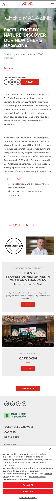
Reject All (28, 491)
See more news (28, 389)
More (28, 304)
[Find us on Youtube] (6, 403)
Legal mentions (10, 444)
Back (30, 82)
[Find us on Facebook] (24, 403)
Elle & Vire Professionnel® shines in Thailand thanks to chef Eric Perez (28, 278)
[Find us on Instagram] (12, 403)
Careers (10, 432)
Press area (11, 437)
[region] (28, 473)
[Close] (50, 449)
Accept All (28, 485)
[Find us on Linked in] (18, 403)
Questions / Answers (19, 427)
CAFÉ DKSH (28, 358)
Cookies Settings (27, 498)
